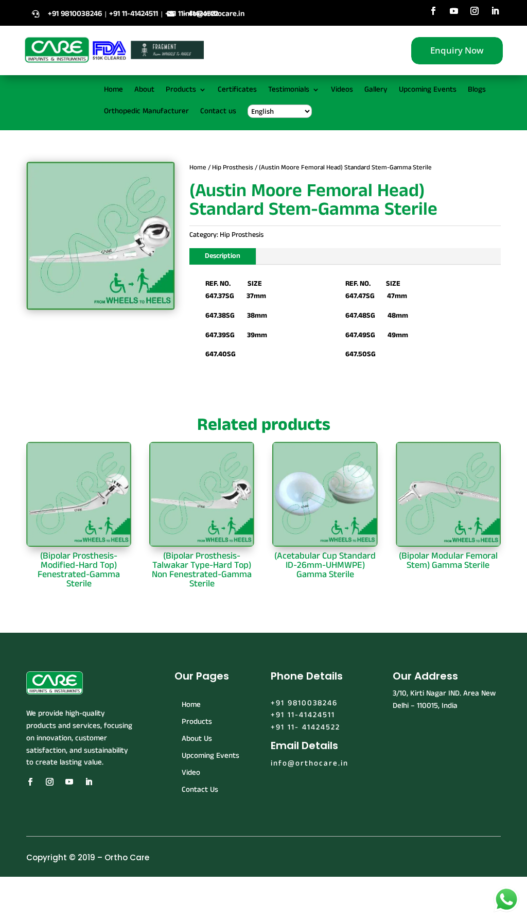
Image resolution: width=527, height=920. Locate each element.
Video (191, 772)
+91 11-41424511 (303, 714)
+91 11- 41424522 (305, 727)
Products (181, 90)
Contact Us (200, 789)
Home (113, 90)
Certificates (237, 90)
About (144, 90)
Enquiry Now (457, 50)
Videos (342, 90)
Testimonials (288, 90)
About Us (197, 738)
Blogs (477, 90)
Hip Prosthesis (232, 167)
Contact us (218, 112)
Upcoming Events (427, 90)
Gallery (376, 90)
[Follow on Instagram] (474, 11)
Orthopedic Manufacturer (146, 112)
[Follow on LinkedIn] (495, 11)
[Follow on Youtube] (454, 11)
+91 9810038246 (304, 703)
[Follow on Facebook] (433, 11)
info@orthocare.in (213, 13)
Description (222, 256)
